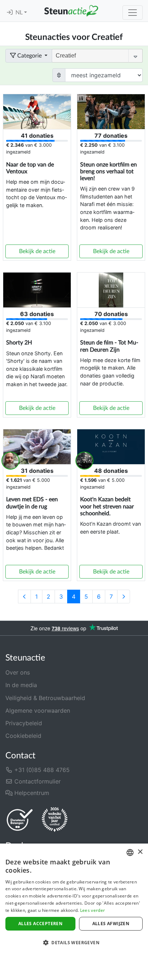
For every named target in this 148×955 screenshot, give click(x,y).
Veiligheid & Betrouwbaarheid (45, 698)
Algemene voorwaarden (37, 710)
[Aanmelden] (9, 12)
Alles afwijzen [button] (111, 923)
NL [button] (19, 12)
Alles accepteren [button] (40, 923)
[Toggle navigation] (132, 12)
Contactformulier (37, 781)
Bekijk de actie (37, 251)
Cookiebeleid (23, 735)
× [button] (140, 852)
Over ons (17, 672)
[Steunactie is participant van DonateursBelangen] (19, 819)
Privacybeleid (23, 723)
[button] (74, 942)
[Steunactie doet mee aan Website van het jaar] (55, 819)
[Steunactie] (71, 11)
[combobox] (130, 852)
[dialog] (74, 899)
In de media (21, 685)
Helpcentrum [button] (31, 792)
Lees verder (92, 910)
